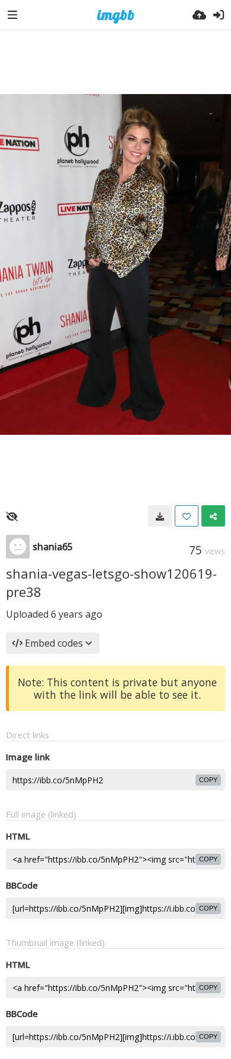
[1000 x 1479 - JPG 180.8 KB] (160, 516)
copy (208, 779)
